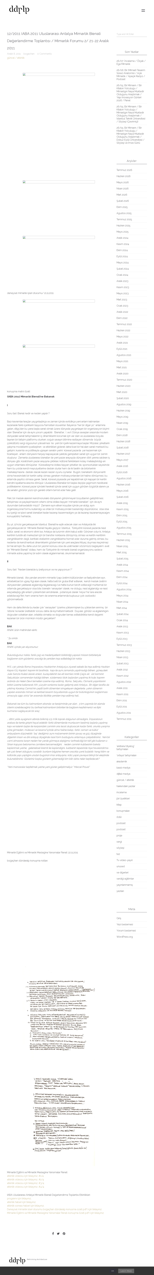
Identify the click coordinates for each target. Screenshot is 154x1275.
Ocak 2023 (122, 305)
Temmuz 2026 (124, 170)
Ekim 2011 (122, 700)
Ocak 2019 (122, 429)
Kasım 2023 (123, 287)
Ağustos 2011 (124, 712)
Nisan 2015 (122, 546)
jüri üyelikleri (123, 798)
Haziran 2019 (123, 410)
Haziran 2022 (123, 330)
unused (121, 866)
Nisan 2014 (122, 601)
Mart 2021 (122, 367)
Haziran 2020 (124, 385)
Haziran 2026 (124, 176)
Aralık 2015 (122, 503)
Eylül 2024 (122, 256)
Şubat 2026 (123, 200)
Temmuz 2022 (124, 324)
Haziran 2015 (123, 540)
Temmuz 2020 (124, 379)
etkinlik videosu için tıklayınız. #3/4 (25, 1183)
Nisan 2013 (122, 657)
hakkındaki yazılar (126, 786)
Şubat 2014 (122, 614)
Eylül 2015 (122, 521)
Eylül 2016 (122, 472)
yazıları (120, 891)
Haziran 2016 (123, 484)
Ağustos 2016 (124, 478)
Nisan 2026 (123, 188)
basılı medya (123, 767)
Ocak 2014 (122, 620)
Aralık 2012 (122, 669)
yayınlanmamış (125, 884)
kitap (119, 804)
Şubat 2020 (123, 398)
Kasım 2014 (123, 571)
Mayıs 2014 (122, 595)
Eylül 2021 (122, 348)
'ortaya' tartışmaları (126, 755)
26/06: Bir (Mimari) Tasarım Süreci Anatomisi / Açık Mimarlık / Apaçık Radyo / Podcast (131, 75)
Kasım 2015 (123, 509)
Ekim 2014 (122, 577)
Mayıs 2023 (123, 293)
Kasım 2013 (123, 632)
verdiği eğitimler (125, 878)
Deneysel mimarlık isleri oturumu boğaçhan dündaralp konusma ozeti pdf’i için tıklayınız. (54, 1209)
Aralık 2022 (122, 311)
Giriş (119, 918)
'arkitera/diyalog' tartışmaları (125, 748)
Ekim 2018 (122, 435)
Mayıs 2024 (123, 262)
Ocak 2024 (122, 274)
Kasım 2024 (123, 244)
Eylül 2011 (122, 706)
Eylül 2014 (122, 583)
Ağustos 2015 (124, 527)
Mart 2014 (122, 608)
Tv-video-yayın (125, 860)
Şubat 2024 (123, 268)
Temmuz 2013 (124, 645)
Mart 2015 (122, 552)
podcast (121, 823)
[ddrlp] (19, 10)
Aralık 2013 (122, 626)
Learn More (126, 1271)
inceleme (122, 792)
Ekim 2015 (122, 515)
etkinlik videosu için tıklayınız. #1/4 (25, 1176)
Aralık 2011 (122, 688)
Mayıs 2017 (122, 459)
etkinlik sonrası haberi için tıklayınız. (25, 1205)
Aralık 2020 (122, 373)
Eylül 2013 (122, 638)
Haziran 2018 (123, 441)
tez (118, 854)
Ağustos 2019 (124, 404)
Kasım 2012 (123, 675)
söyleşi (120, 847)
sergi (119, 841)
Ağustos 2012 (124, 682)
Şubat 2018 (123, 447)
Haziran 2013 (123, 651)
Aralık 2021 (122, 342)
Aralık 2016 (122, 466)
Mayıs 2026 (123, 182)
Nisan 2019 (122, 422)
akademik (122, 761)
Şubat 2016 (123, 496)
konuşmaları (123, 810)
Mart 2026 (122, 194)
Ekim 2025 (122, 207)
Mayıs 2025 (123, 231)
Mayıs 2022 (122, 336)
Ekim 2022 (122, 318)
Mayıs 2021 (122, 361)
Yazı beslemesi (125, 924)
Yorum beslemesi (126, 930)
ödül (119, 817)
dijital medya (123, 773)
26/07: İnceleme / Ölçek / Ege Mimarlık (131, 62)
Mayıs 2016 (122, 490)
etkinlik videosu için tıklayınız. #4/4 (25, 1186)
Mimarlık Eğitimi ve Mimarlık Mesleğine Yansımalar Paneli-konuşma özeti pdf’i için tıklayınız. (55, 1213)
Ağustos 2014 (124, 589)
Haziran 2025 (123, 225)
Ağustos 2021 (124, 355)
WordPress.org (125, 936)
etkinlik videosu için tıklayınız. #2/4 (25, 1179)
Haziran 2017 (123, 453)
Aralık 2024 (122, 237)
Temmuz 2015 (124, 534)
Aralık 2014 (122, 564)
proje (119, 835)
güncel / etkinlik (16, 57)
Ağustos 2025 (124, 213)
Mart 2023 (122, 299)
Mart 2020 (122, 392)
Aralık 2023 (122, 281)
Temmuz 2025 (124, 219)
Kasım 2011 (122, 694)
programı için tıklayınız (19, 1198)
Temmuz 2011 (124, 719)
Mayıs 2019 (122, 416)
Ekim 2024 (122, 250)
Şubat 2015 (122, 558)
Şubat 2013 (122, 663)
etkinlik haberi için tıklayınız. (21, 1202)
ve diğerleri (122, 872)
